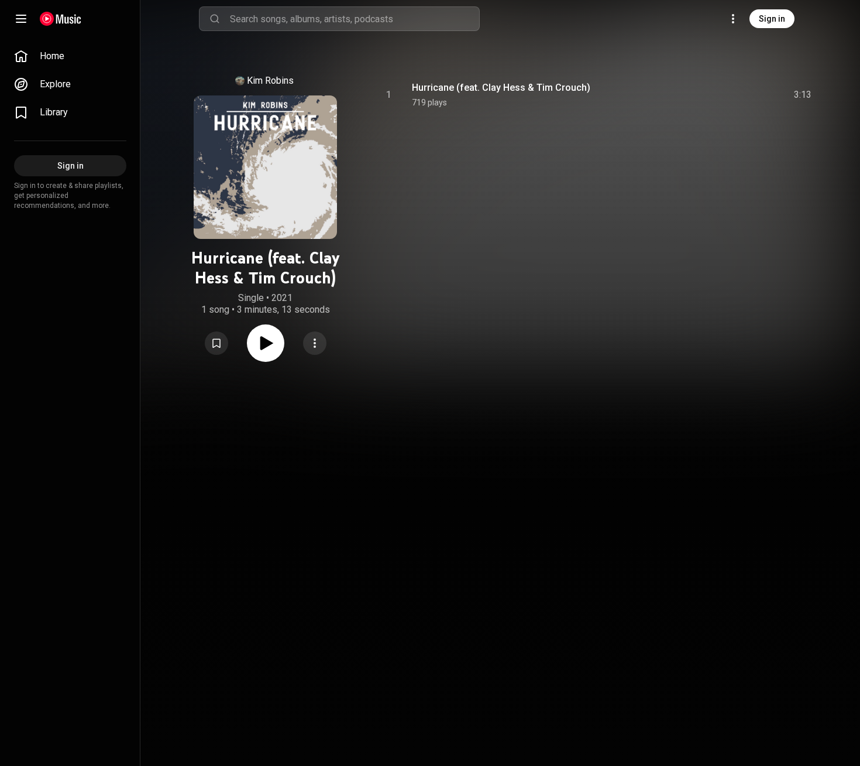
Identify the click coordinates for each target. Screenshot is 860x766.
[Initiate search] (214, 18)
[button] (216, 343)
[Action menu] (314, 343)
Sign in (772, 18)
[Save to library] (216, 343)
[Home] (60, 19)
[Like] (714, 94)
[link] (70, 56)
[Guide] (21, 19)
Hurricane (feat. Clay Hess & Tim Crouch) (501, 87)
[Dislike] (736, 94)
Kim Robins (270, 80)
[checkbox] (803, 95)
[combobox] (354, 18)
